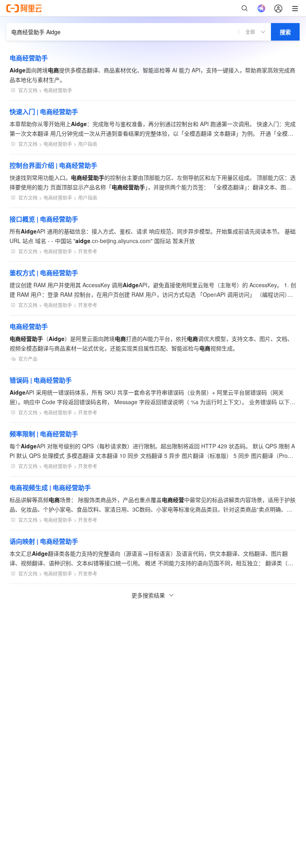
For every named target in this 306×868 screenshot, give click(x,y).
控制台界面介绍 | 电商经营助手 (53, 165)
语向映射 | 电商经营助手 (44, 541)
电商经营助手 (29, 57)
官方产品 (27, 358)
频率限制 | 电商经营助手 (44, 433)
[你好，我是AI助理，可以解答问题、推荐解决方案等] (261, 8)
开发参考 (87, 251)
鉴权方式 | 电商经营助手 (44, 272)
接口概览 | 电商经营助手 (44, 219)
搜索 (285, 32)
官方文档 (27, 90)
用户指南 (87, 143)
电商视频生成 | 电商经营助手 (50, 487)
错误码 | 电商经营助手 (41, 380)
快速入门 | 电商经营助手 (44, 111)
